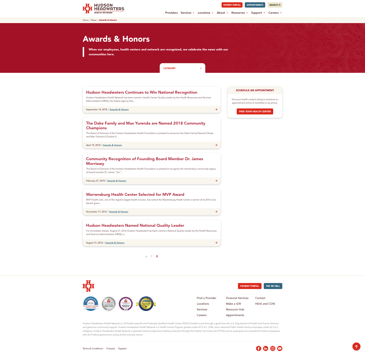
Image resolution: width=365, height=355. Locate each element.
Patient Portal (232, 5)
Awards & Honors (119, 109)
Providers (171, 13)
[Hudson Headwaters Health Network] (103, 8)
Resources (238, 13)
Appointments (255, 5)
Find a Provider (206, 298)
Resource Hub (235, 309)
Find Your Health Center (255, 111)
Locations (204, 13)
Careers (273, 13)
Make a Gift (233, 304)
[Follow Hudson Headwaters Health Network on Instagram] (272, 348)
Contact (260, 298)
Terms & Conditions (93, 348)
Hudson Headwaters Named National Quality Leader (135, 225)
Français (111, 348)
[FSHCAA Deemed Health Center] (146, 303)
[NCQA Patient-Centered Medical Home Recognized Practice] (91, 303)
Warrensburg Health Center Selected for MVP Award (135, 194)
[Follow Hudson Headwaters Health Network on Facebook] (258, 348)
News (94, 20)
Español (122, 348)
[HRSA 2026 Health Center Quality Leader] (109, 303)
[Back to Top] (356, 346)
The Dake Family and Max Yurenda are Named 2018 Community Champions (145, 125)
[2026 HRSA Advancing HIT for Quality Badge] (125, 303)
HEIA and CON (265, 304)
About (221, 13)
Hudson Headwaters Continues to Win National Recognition (141, 92)
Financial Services (237, 298)
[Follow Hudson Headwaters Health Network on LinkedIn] (265, 348)
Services (186, 13)
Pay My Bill (273, 286)
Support (256, 13)
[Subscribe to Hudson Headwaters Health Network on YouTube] (279, 348)
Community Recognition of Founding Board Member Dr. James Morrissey (144, 161)
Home (86, 20)
